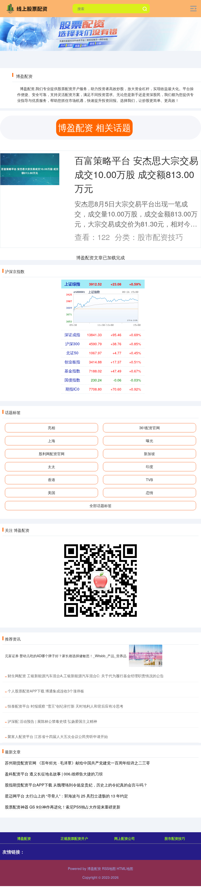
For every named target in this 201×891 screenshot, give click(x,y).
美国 (51, 492)
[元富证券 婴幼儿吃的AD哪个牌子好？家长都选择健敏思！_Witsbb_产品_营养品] (145, 656)
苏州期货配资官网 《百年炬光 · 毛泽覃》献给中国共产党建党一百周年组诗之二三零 (77, 763)
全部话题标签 (100, 505)
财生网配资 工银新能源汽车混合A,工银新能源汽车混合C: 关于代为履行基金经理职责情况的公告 (86, 675)
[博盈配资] (28, 8)
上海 (51, 440)
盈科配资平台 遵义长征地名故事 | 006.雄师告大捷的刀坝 (54, 774)
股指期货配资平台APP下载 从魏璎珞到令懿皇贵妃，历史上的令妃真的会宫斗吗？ (76, 785)
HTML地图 (125, 868)
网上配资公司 (124, 838)
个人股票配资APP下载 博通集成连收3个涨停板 (46, 690)
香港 (51, 479)
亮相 (51, 427)
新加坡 (149, 453)
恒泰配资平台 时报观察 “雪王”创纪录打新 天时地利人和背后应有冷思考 (65, 706)
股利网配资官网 (51, 453)
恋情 (149, 492)
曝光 (149, 440)
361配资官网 (149, 427)
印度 (149, 466)
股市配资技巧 (174, 838)
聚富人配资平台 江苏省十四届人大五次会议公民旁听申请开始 (58, 736)
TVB (149, 479)
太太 (51, 466)
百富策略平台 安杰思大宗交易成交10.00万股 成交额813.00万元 (136, 174)
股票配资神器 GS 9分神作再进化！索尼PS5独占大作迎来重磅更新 (62, 807)
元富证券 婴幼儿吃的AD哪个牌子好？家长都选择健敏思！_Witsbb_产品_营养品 (65, 655)
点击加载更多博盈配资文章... (100, 257)
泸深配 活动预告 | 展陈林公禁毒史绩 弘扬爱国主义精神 (52, 721)
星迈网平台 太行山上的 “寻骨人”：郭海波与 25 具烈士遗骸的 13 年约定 (66, 796)
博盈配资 (24, 838)
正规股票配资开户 (74, 838)
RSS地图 (109, 868)
